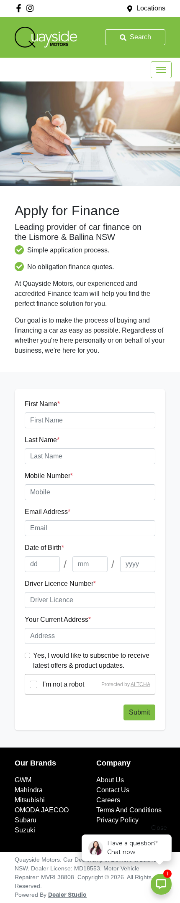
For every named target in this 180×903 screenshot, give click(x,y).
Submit (139, 712)
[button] (161, 69)
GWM (23, 779)
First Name (42, 403)
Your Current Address (58, 619)
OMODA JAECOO (42, 810)
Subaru (25, 820)
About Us (110, 779)
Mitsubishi (30, 800)
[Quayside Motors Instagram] (31, 8)
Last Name (42, 439)
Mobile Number (49, 475)
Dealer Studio (67, 895)
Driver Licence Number (60, 583)
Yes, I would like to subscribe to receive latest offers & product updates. (91, 660)
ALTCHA (140, 684)
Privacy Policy (117, 820)
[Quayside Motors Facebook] (20, 8)
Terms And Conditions (129, 810)
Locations (150, 8)
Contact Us (112, 790)
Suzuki (25, 830)
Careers (108, 800)
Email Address (47, 511)
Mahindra (29, 790)
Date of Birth (44, 547)
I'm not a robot (63, 684)
